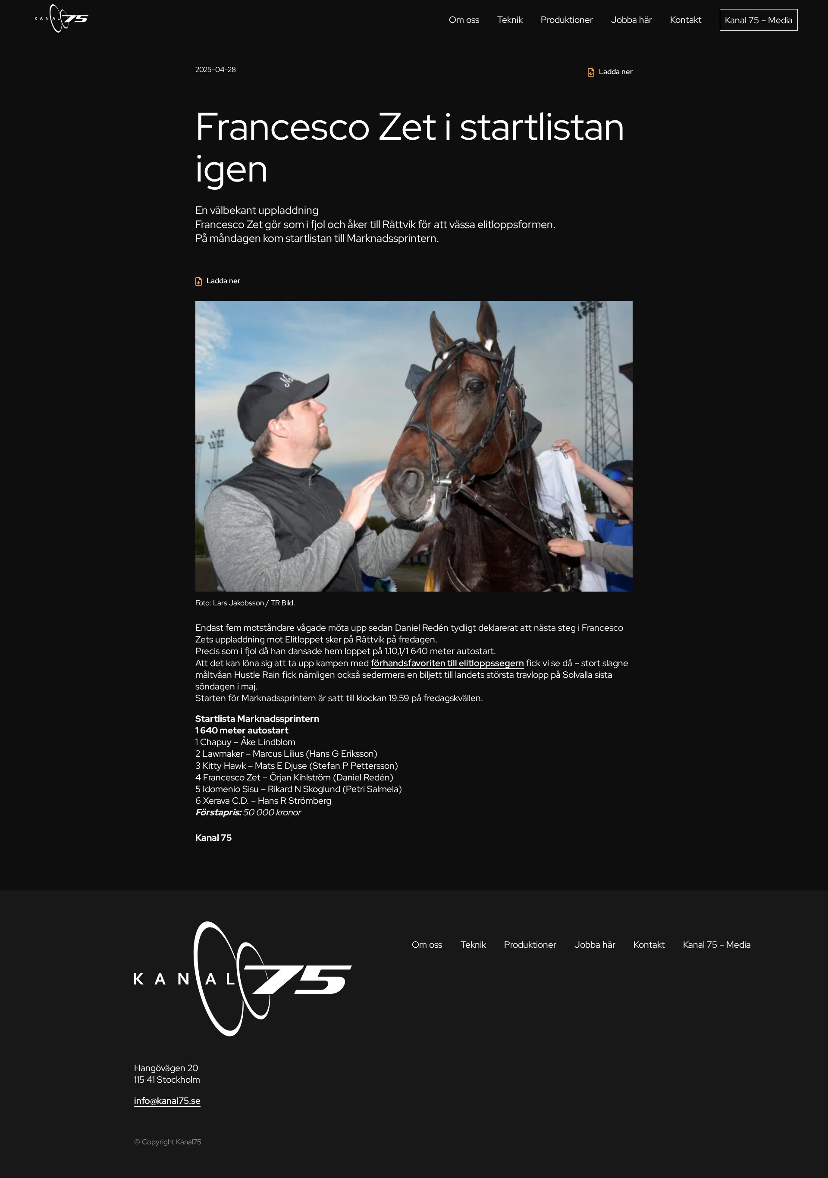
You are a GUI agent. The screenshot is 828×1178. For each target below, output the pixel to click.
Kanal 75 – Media (759, 20)
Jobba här (631, 19)
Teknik (510, 19)
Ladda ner (616, 71)
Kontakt (686, 19)
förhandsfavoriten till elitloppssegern (447, 663)
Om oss (464, 19)
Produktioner (567, 19)
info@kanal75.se (167, 1100)
